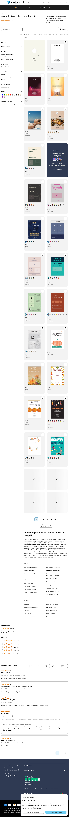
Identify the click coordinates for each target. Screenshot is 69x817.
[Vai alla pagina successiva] (66, 753)
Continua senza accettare (28, 797)
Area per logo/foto (6, 101)
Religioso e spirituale (52, 578)
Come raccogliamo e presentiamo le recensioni (11, 631)
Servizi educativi (51, 581)
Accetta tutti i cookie (56, 812)
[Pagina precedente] (31, 519)
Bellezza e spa (28, 580)
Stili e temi (4, 71)
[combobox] (31, 2)
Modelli (29, 13)
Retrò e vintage (50, 613)
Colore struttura (5, 46)
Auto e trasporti (28, 577)
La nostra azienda (29, 770)
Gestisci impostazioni (33, 812)
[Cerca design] (20, 29)
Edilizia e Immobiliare (30, 589)
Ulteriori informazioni (49, 7)
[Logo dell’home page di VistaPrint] (16, 2)
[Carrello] (66, 2)
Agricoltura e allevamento (31, 567)
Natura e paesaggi (51, 610)
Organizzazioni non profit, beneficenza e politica (53, 574)
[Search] (46, 666)
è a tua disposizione (9, 775)
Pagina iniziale (4, 13)
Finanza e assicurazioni (30, 592)
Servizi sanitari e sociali (52, 591)
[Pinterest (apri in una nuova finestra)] (32, 794)
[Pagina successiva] (60, 519)
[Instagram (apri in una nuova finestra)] (27, 794)
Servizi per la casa (51, 585)
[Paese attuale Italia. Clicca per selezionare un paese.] (63, 794)
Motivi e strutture (51, 607)
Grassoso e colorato (29, 616)
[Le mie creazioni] (48, 2)
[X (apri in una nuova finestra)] (30, 794)
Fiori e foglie (27, 613)
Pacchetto (4, 42)
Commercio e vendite (30, 586)
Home (13, 808)
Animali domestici (29, 570)
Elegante (26, 610)
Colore (3, 91)
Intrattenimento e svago (53, 570)
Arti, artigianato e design (31, 573)
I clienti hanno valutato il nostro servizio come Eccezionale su (41, 788)
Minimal (26, 620)
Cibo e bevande (28, 583)
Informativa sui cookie (36, 808)
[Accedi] (60, 2)
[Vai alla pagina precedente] (53, 753)
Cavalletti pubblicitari (19, 13)
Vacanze (48, 616)
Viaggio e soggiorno (52, 594)
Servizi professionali (52, 588)
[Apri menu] (3, 2)
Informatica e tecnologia (53, 567)
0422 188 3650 (7, 808)
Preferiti (64, 29)
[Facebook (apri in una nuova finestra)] (25, 794)
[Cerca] (35, 2)
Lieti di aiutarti (28, 765)
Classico (26, 604)
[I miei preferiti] (54, 2)
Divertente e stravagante (31, 607)
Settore (3, 51)
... (11, 13)
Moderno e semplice (52, 604)
